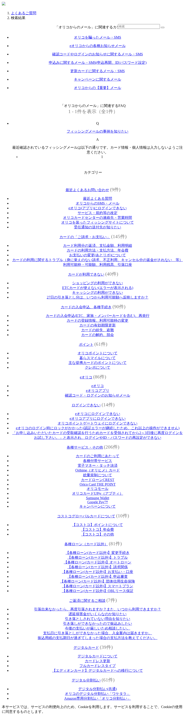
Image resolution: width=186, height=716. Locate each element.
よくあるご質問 (23, 13)
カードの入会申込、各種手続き (86, 307)
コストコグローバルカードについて (86, 516)
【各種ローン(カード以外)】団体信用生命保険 (97, 581)
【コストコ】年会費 (97, 529)
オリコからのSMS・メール (97, 203)
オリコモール (97, 489)
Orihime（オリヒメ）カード (97, 470)
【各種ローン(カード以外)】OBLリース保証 (97, 591)
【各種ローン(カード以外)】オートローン (97, 562)
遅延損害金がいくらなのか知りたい (98, 614)
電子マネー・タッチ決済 (97, 465)
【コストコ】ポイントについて (97, 525)
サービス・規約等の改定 (97, 213)
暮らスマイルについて (97, 358)
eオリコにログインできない (97, 414)
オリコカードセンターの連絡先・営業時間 (97, 218)
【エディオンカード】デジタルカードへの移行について (97, 670)
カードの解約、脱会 (97, 335)
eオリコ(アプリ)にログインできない (98, 208)
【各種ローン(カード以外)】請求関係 (97, 567)
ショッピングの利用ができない (97, 283)
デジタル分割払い (86, 680)
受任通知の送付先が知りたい (97, 227)
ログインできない (86, 405)
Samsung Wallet (97, 498)
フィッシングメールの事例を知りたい (97, 131)
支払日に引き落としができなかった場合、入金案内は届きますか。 (97, 633)
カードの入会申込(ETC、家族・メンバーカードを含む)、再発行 (97, 316)
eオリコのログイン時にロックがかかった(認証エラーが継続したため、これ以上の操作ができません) (97, 428)
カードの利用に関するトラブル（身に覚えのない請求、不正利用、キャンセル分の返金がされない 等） (97, 260)
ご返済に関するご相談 (87, 600)
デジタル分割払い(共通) (97, 689)
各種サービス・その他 (85, 447)
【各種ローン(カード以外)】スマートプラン (97, 586)
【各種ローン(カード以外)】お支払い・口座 (97, 572)
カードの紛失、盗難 (97, 330)
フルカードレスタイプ (97, 666)
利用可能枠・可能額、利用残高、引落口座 (97, 265)
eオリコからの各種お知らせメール (98, 46)
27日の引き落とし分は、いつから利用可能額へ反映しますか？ (97, 297)
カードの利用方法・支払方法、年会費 (97, 250)
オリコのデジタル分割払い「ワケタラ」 (97, 694)
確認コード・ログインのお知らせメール (97, 395)
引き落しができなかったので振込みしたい (97, 623)
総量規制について (97, 475)
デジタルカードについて (97, 656)
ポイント (86, 344)
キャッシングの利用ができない (97, 292)
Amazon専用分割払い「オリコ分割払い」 (97, 698)
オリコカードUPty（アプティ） (97, 493)
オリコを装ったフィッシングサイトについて (97, 222)
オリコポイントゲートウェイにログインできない (97, 423)
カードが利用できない (86, 274)
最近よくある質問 (97, 198)
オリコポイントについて (97, 353)
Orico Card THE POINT (98, 484)
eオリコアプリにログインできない (98, 418)
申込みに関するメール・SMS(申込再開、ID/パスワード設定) (98, 62)
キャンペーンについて (97, 506)
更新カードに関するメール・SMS (97, 71)
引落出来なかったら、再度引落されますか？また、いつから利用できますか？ (97, 609)
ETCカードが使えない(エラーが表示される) (97, 288)
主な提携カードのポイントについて (98, 363)
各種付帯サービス (97, 461)
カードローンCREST (97, 480)
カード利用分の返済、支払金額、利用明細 (97, 245)
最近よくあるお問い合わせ (87, 190)
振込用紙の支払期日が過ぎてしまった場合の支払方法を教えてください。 (97, 638)
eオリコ (86, 377)
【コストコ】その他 (97, 534)
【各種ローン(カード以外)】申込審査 (97, 576)
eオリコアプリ (97, 391)
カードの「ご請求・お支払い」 (84, 237)
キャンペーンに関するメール (97, 79)
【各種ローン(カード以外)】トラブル (97, 557)
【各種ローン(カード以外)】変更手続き (98, 553)
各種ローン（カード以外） (86, 544)
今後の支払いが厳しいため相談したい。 (97, 628)
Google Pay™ (97, 502)
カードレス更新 (97, 661)
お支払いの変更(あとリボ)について (97, 255)
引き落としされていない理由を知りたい (97, 619)
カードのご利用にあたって (97, 456)
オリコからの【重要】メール (97, 88)
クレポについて (97, 367)
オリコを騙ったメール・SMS (97, 37)
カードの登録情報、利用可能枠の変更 (97, 320)
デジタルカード (86, 647)
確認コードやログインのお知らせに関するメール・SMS (97, 54)
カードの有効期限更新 (97, 325)
